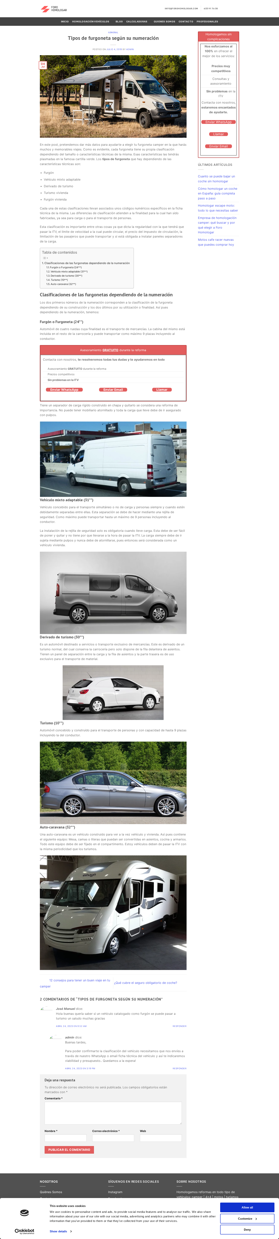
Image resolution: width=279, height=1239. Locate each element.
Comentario (54, 1098)
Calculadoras (136, 21)
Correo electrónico (106, 1131)
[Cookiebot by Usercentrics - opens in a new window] (24, 1231)
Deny (247, 1229)
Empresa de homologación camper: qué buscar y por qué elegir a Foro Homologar (217, 225)
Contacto (186, 21)
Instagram (115, 1192)
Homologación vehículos (90, 21)
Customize (245, 1218)
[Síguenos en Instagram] (226, 8)
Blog (119, 21)
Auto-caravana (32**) (63, 284)
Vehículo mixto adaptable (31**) (69, 271)
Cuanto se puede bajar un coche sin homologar (216, 178)
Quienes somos (164, 21)
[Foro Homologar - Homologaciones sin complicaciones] (56, 9)
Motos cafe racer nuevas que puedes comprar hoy (216, 242)
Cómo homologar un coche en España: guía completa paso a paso (217, 193)
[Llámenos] (236, 8)
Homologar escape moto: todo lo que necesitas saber (218, 208)
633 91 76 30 (211, 8)
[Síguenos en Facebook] (221, 8)
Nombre (51, 1131)
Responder (179, 1026)
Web (143, 1131)
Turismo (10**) (59, 279)
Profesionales (207, 21)
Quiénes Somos (51, 1192)
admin (130, 49)
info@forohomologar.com (181, 8)
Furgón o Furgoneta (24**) (66, 267)
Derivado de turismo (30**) (66, 275)
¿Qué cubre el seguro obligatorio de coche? (146, 982)
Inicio (65, 21)
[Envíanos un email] (231, 8)
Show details (58, 1231)
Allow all (247, 1207)
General (113, 32)
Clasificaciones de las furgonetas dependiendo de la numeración (87, 263)
